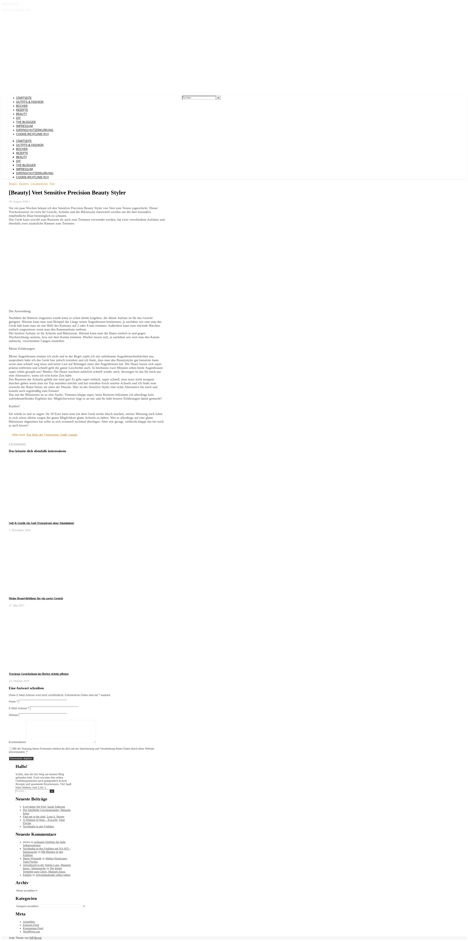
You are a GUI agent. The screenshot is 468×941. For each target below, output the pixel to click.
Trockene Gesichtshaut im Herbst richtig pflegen (39, 673)
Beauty (21, 114)
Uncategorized (39, 183)
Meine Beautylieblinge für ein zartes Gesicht (36, 598)
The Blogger (26, 122)
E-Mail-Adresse (19, 708)
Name (13, 701)
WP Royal (35, 937)
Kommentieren (17, 742)
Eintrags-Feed (31, 925)
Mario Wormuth (32, 858)
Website (13, 715)
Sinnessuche (10, 3)
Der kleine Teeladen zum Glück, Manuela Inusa (44, 870)
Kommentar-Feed (33, 928)
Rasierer (23, 183)
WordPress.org (31, 931)
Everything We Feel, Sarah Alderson (44, 806)
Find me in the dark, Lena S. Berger (43, 816)
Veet (52, 183)
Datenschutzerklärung (34, 130)
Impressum (24, 126)
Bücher (22, 106)
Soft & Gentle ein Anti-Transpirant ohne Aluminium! (41, 523)
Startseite (24, 98)
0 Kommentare (17, 443)
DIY (18, 118)
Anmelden (29, 921)
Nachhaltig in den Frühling (38, 826)
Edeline (27, 874)
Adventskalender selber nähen (53, 874)
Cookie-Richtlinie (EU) (32, 134)
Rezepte (22, 110)
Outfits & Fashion (30, 102)
